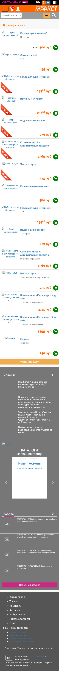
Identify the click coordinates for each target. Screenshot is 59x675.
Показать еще (29, 361)
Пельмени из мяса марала (34, 186)
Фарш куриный (28, 55)
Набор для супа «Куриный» (35, 77)
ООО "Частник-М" (35, 656)
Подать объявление (29, 584)
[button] (6, 482)
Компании (15, 605)
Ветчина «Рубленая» (32, 98)
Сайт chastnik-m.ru (18, 635)
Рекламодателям (19, 618)
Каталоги (14, 610)
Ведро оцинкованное (32, 120)
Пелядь (24, 339)
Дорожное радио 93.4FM (21, 638)
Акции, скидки (17, 597)
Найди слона (17, 614)
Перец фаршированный (33, 33)
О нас (12, 623)
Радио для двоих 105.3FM (21, 641)
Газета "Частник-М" (18, 632)
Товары (13, 601)
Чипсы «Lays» (28, 164)
